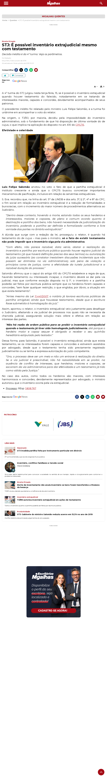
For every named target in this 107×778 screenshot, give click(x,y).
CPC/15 (80, 124)
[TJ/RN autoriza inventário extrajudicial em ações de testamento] (11, 500)
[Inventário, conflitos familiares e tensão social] (11, 467)
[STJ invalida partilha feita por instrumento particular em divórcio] (11, 451)
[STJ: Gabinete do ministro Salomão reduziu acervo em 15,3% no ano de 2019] (11, 513)
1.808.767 (30, 388)
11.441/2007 (41, 296)
